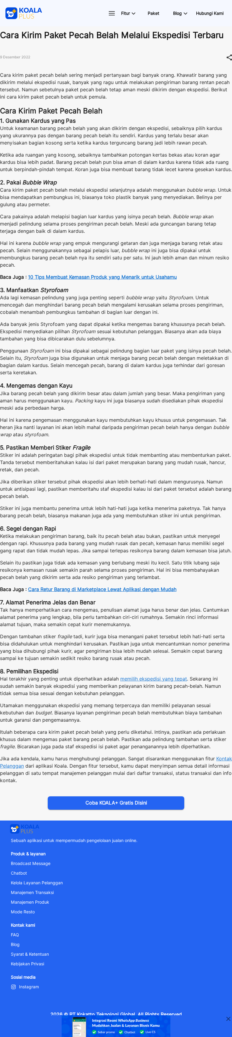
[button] (128, 13)
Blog (15, 944)
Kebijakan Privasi (27, 963)
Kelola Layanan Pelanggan (37, 882)
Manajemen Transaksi (32, 892)
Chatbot (19, 873)
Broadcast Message (30, 863)
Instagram (29, 986)
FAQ (15, 934)
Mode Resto (23, 911)
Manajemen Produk (30, 902)
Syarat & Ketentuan (30, 954)
